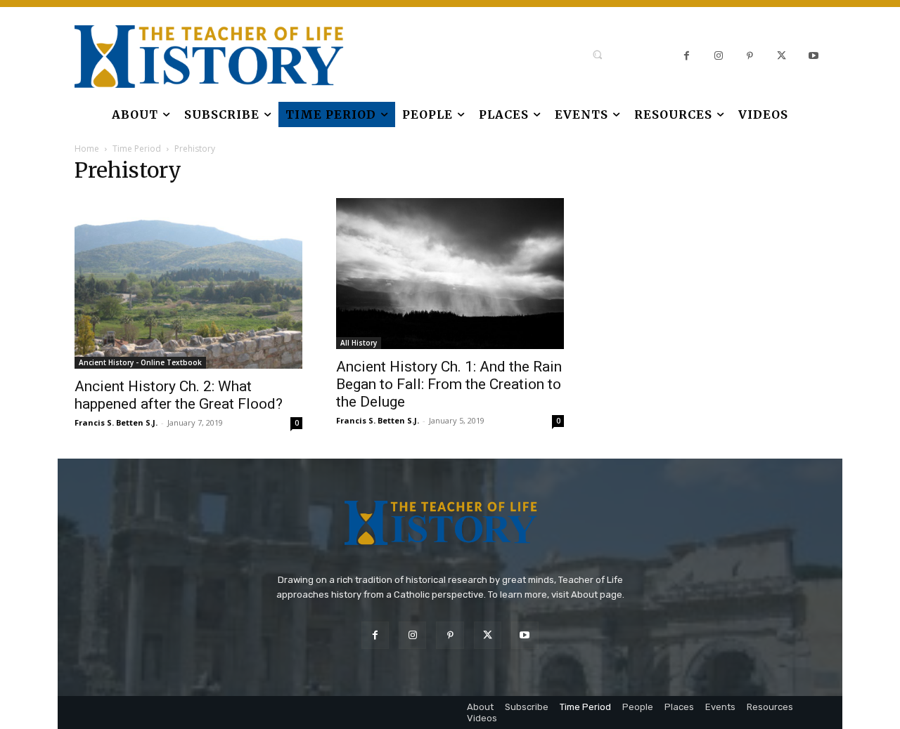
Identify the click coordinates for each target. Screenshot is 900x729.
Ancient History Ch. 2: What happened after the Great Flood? (179, 395)
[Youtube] (813, 56)
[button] (597, 54)
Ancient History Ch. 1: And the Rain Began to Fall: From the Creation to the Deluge (449, 384)
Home (87, 149)
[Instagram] (718, 56)
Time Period (136, 149)
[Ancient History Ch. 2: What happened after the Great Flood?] (188, 283)
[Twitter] (781, 56)
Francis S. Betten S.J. (116, 422)
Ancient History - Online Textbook (140, 362)
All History (358, 343)
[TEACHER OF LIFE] (173, 56)
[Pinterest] (750, 56)
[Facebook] (686, 56)
